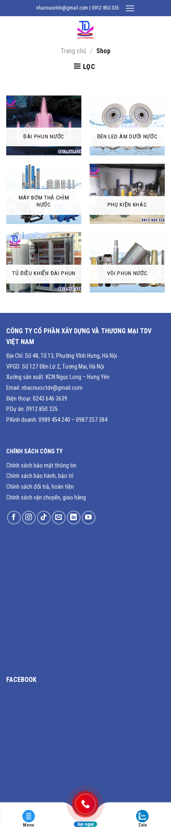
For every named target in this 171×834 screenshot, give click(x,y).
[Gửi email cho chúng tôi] (59, 517)
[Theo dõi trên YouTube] (88, 517)
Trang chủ (73, 51)
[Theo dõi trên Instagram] (29, 517)
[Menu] (130, 8)
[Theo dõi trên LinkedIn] (74, 517)
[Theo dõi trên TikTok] (44, 517)
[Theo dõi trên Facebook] (14, 517)
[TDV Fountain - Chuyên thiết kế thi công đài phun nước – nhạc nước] (85, 30)
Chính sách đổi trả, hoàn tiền (40, 486)
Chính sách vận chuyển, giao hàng (46, 497)
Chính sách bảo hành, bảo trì (39, 476)
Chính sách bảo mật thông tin (41, 465)
